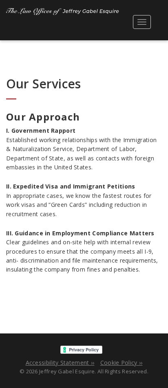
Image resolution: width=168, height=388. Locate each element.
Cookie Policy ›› (121, 362)
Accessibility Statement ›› (60, 362)
